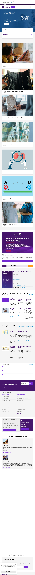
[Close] (16, 564)
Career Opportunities (11, 554)
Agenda (14, 277)
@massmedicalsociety (18, 464)
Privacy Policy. (12, 569)
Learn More (11, 2)
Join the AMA (30, 265)
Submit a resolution (16, 279)
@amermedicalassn (27, 464)
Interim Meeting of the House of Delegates (22, 271)
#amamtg (8, 465)
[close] (32, 1)
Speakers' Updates (16, 276)
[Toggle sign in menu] (32, 7)
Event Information (6, 274)
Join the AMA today (25, 428)
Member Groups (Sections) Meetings (21, 280)
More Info (23, 287)
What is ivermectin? (19, 554)
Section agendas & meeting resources (19, 285)
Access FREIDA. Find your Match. (9, 430)
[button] (17, 4)
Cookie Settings (8, 571)
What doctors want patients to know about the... (16, 555)
